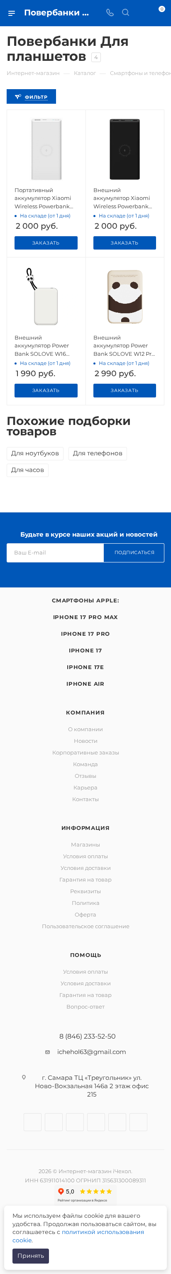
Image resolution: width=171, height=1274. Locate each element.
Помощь (85, 955)
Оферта (85, 914)
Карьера (85, 787)
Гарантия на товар (85, 879)
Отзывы (85, 775)
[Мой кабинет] (141, 13)
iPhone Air (85, 683)
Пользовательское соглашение (85, 926)
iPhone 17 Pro (85, 633)
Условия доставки (86, 867)
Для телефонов (97, 453)
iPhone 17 (85, 650)
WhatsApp (117, 1122)
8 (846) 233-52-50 (87, 1036)
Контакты (85, 799)
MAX (138, 1122)
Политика (86, 902)
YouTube (96, 1122)
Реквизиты (85, 891)
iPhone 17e (85, 667)
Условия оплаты (85, 856)
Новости (86, 740)
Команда (85, 764)
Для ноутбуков (35, 453)
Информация (85, 827)
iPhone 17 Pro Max (85, 617)
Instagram (54, 1122)
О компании (85, 729)
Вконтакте (33, 1122)
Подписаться (135, 552)
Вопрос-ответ (85, 1006)
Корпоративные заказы (85, 752)
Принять (30, 1255)
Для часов (27, 470)
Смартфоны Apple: (85, 600)
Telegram (75, 1122)
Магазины (85, 844)
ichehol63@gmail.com (91, 1052)
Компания (85, 712)
